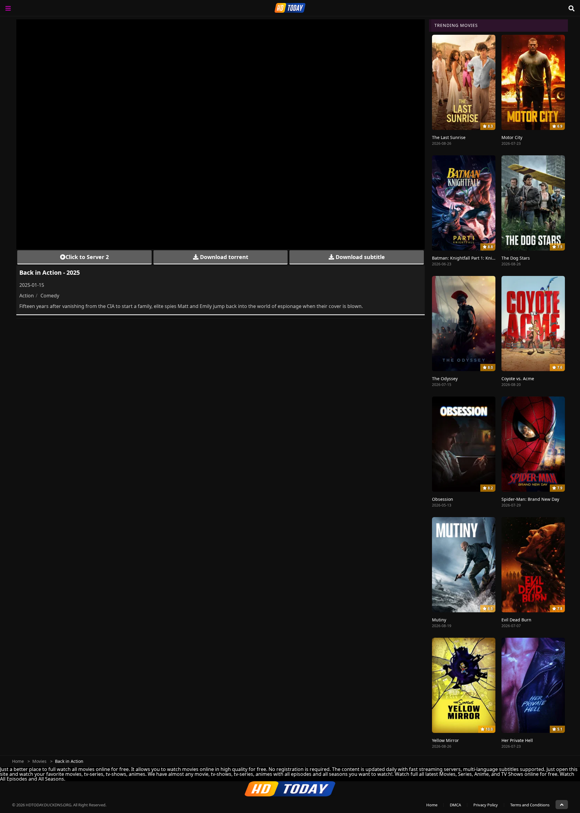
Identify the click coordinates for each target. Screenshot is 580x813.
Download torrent (223, 257)
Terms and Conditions (529, 805)
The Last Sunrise (449, 137)
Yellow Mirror (445, 740)
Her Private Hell (517, 740)
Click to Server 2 (87, 257)
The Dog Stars (515, 258)
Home (18, 761)
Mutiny (439, 620)
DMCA (455, 805)
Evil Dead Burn (516, 620)
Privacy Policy (485, 805)
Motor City (511, 137)
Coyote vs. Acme (517, 378)
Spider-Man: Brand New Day (530, 499)
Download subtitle (359, 257)
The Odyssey (445, 378)
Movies (39, 761)
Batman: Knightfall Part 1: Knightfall (468, 258)
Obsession (442, 499)
